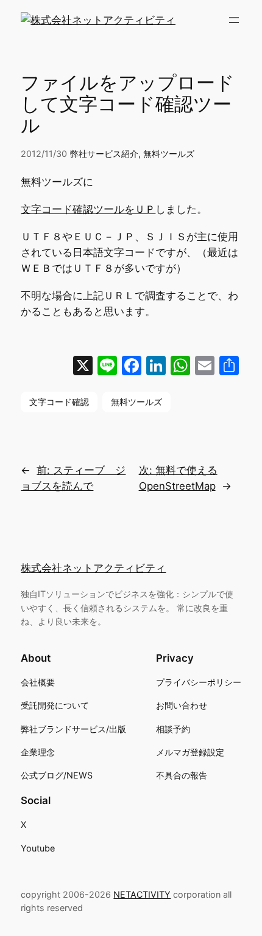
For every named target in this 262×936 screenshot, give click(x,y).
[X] (83, 367)
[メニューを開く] (234, 20)
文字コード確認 (59, 402)
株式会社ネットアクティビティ (93, 568)
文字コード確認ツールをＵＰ (88, 209)
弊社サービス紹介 (104, 153)
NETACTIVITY (142, 894)
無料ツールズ (168, 153)
